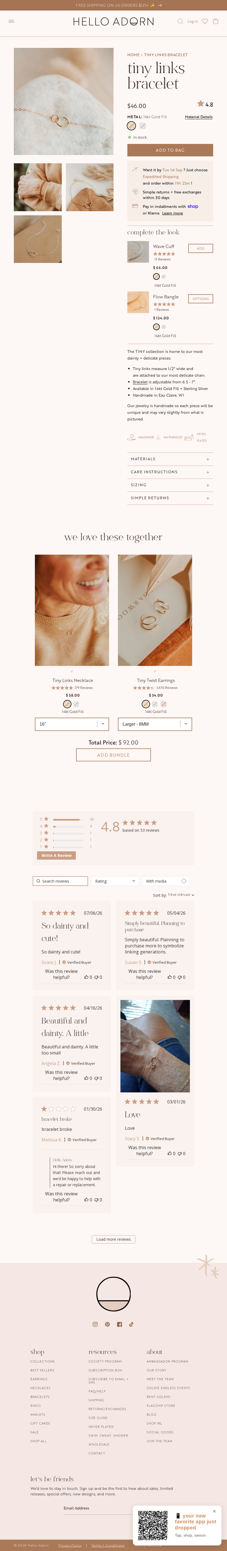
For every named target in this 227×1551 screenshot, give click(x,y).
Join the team (159, 1441)
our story (156, 1370)
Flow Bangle (166, 296)
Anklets (37, 1414)
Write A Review (57, 855)
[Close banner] (214, 1511)
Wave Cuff (163, 246)
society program (105, 1361)
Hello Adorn (38, 1545)
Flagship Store (161, 1405)
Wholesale (99, 1444)
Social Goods (160, 1432)
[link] (67, 847)
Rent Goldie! (159, 1397)
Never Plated (101, 1427)
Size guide (98, 1418)
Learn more (172, 213)
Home (133, 54)
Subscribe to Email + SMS (109, 1380)
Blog (151, 1414)
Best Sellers (42, 1370)
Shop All (38, 1441)
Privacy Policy (70, 1545)
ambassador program (167, 1361)
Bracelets (40, 1397)
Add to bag (170, 150)
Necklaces (40, 1388)
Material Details (199, 116)
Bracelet (140, 381)
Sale (34, 1432)
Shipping (96, 1400)
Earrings (39, 1379)
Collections (42, 1361)
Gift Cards (40, 1423)
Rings (35, 1405)
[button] (11, 21)
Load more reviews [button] (113, 1239)
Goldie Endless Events (168, 1388)
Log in (193, 21)
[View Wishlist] (204, 21)
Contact (97, 1453)
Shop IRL (154, 1423)
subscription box (105, 1370)
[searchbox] (60, 881)
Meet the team (160, 1379)
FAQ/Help (97, 1391)
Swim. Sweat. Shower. (109, 1435)
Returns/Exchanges (108, 1409)
